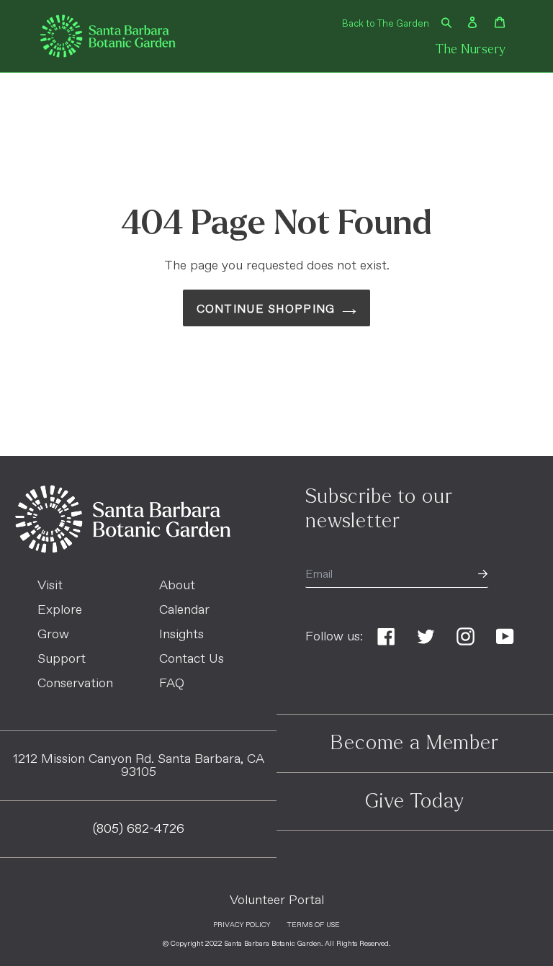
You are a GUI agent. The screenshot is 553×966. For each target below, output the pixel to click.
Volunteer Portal (277, 900)
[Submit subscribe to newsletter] (483, 575)
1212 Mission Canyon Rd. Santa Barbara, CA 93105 (138, 766)
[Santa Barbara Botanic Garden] (122, 549)
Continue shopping (266, 309)
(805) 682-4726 (138, 829)
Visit (50, 585)
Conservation (75, 683)
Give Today (414, 801)
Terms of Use (313, 925)
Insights (181, 634)
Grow (53, 634)
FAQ (171, 683)
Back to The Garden (385, 24)
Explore (59, 610)
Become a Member (415, 742)
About (177, 585)
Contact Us (191, 659)
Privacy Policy (241, 925)
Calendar (184, 610)
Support (61, 659)
